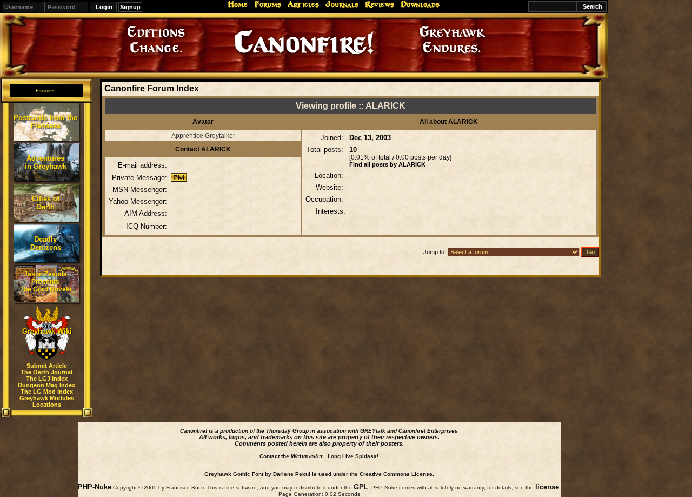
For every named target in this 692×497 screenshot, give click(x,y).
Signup (130, 7)
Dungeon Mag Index (46, 385)
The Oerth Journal (46, 372)
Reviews (379, 4)
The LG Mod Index (47, 391)
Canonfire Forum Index (151, 88)
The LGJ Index (47, 378)
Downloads (420, 4)
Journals (341, 4)
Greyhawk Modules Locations (46, 401)
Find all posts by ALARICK (387, 164)
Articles (303, 4)
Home (238, 4)
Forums (267, 4)
